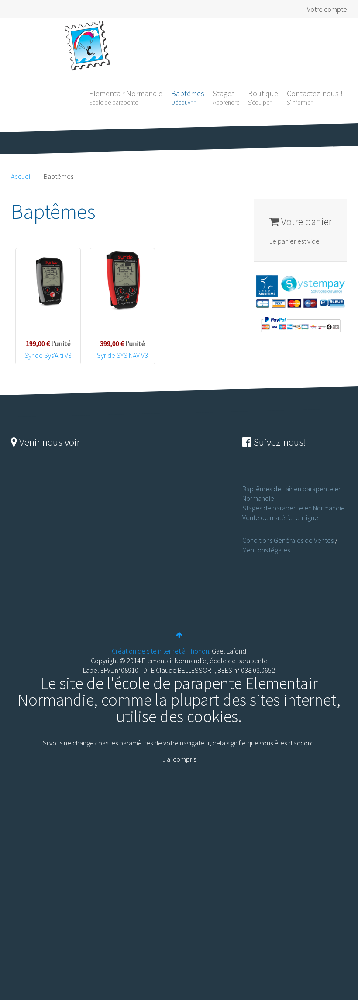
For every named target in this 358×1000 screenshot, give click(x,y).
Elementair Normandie (125, 97)
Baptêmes (187, 97)
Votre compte (327, 9)
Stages (226, 97)
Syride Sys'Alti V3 (48, 355)
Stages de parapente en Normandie (293, 507)
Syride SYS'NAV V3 (122, 355)
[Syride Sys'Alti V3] (48, 280)
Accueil (21, 176)
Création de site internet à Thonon (160, 651)
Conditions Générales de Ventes (288, 540)
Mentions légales (266, 549)
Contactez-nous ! (315, 97)
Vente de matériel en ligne (280, 517)
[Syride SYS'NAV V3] (122, 280)
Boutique (263, 97)
